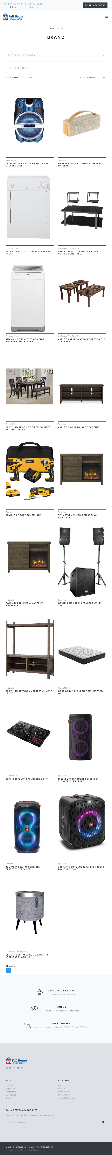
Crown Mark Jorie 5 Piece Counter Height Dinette (28, 428)
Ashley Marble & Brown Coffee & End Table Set (81, 340)
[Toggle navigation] (107, 17)
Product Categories (21, 55)
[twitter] (7, 1068)
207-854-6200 (35, 3)
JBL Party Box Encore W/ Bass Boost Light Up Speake (81, 868)
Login (60, 1085)
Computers (11, 1091)
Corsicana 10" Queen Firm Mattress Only (81, 692)
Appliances (10, 1088)
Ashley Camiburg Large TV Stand (79, 427)
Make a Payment (95, 5)
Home (51, 28)
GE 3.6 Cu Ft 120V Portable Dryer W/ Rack (28, 252)
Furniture (10, 1085)
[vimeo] (21, 1068)
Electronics (11, 1094)
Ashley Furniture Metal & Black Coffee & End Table (78, 252)
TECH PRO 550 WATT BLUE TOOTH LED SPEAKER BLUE (27, 164)
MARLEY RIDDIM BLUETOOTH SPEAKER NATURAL (80, 164)
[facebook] (10, 1068)
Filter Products (18, 67)
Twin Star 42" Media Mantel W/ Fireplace (77, 516)
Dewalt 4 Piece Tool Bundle (23, 514)
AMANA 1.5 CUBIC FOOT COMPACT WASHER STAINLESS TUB (25, 340)
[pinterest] (18, 1068)
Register (61, 1088)
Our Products (64, 1091)
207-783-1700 (15, 3)
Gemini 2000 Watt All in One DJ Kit (27, 778)
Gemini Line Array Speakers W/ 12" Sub (80, 604)
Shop (8, 1097)
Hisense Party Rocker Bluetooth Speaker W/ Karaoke (79, 780)
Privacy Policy (64, 1094)
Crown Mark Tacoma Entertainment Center (29, 692)
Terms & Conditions (67, 1097)
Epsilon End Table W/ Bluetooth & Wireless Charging (27, 955)
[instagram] (14, 1068)
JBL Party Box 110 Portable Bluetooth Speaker (23, 868)
